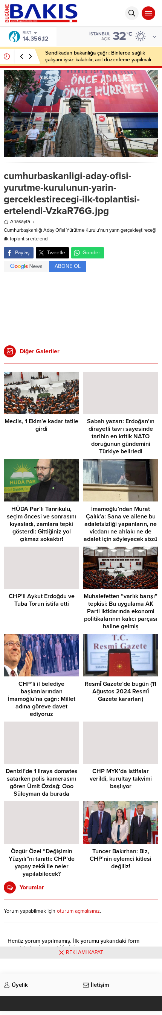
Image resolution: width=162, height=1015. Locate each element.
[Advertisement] (81, 306)
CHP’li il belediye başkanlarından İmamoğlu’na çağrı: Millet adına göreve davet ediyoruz (41, 699)
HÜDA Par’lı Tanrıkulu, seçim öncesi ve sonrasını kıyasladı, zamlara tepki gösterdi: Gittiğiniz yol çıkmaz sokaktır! (41, 524)
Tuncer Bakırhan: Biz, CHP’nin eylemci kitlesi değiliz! (120, 859)
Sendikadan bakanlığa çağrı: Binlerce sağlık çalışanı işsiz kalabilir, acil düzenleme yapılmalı (98, 56)
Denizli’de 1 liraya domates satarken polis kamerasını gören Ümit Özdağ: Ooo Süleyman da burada (42, 782)
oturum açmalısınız (78, 911)
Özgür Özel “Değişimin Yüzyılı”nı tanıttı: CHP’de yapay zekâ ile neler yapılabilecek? (42, 863)
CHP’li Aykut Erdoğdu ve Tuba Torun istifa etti (42, 600)
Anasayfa (20, 222)
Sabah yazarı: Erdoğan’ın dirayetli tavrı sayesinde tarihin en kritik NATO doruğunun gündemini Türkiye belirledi (120, 436)
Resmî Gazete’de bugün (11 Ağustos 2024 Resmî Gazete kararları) (120, 691)
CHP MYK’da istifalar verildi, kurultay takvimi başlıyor (121, 778)
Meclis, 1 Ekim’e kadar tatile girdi (41, 425)
